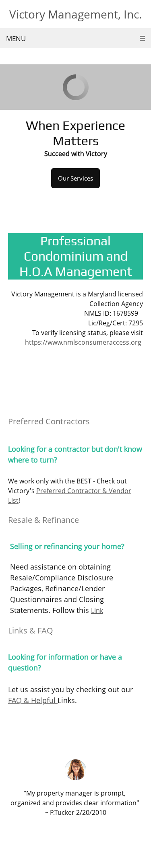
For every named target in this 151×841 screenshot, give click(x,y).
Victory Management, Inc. (75, 14)
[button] (75, 788)
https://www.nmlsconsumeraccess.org (83, 342)
